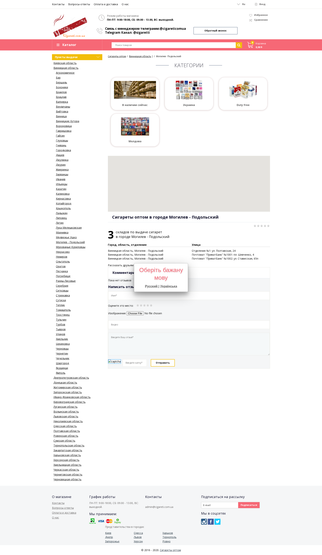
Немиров (61, 256)
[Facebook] (211, 522)
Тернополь (169, 537)
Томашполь (63, 310)
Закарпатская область (67, 450)
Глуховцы (62, 140)
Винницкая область (65, 68)
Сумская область (64, 440)
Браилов (61, 92)
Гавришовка (63, 131)
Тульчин (61, 319)
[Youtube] (224, 522)
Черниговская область (67, 474)
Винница (61, 116)
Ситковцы (62, 290)
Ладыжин (61, 213)
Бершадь (61, 82)
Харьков (167, 533)
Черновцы (62, 348)
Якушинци (62, 368)
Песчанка (62, 271)
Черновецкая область (67, 479)
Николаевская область (68, 421)
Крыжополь (63, 208)
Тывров (61, 329)
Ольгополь (63, 261)
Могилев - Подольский (70, 242)
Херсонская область (66, 460)
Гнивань (61, 145)
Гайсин (60, 135)
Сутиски (61, 300)
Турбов (60, 324)
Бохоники (62, 87)
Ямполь (60, 373)
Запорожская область (67, 392)
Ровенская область (65, 436)
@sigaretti (141, 32)
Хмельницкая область (67, 465)
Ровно (166, 541)
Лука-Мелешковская (69, 227)
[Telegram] (217, 522)
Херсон (138, 541)
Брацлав (61, 97)
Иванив (60, 179)
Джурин (61, 164)
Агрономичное (65, 72)
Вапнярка (62, 102)
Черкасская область (66, 469)
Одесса (138, 533)
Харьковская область (67, 455)
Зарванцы (62, 174)
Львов (138, 537)
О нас (125, 4)
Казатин (61, 189)
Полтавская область (66, 431)
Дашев (60, 155)
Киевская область (65, 63)
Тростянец (63, 315)
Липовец (61, 218)
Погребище (63, 276)
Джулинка (62, 160)
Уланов (60, 334)
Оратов (61, 266)
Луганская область (65, 406)
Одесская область (65, 426)
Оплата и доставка (106, 4)
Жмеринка (62, 169)
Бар (58, 77)
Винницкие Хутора (67, 121)
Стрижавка (63, 295)
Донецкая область (65, 382)
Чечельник (62, 358)
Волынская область (66, 411)
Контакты (58, 4)
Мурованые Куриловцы (70, 247)
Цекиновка (63, 344)
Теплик (60, 305)
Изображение (117, 313)
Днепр (109, 537)
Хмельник (62, 339)
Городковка (63, 150)
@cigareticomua (173, 28)
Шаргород (62, 363)
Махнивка (62, 232)
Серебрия (62, 285)
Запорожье (112, 541)
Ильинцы (61, 184)
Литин (60, 223)
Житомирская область (67, 387)
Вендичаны (63, 106)
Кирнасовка (63, 198)
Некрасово (63, 252)
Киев (108, 533)
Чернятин (62, 353)
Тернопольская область (68, 445)
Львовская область (65, 416)
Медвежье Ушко (66, 237)
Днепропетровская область (71, 377)
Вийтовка (62, 111)
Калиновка (63, 193)
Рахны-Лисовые (66, 281)
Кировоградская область (69, 402)
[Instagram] (204, 522)
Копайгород (63, 203)
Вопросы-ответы (79, 4)
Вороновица (64, 126)
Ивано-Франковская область (72, 397)
